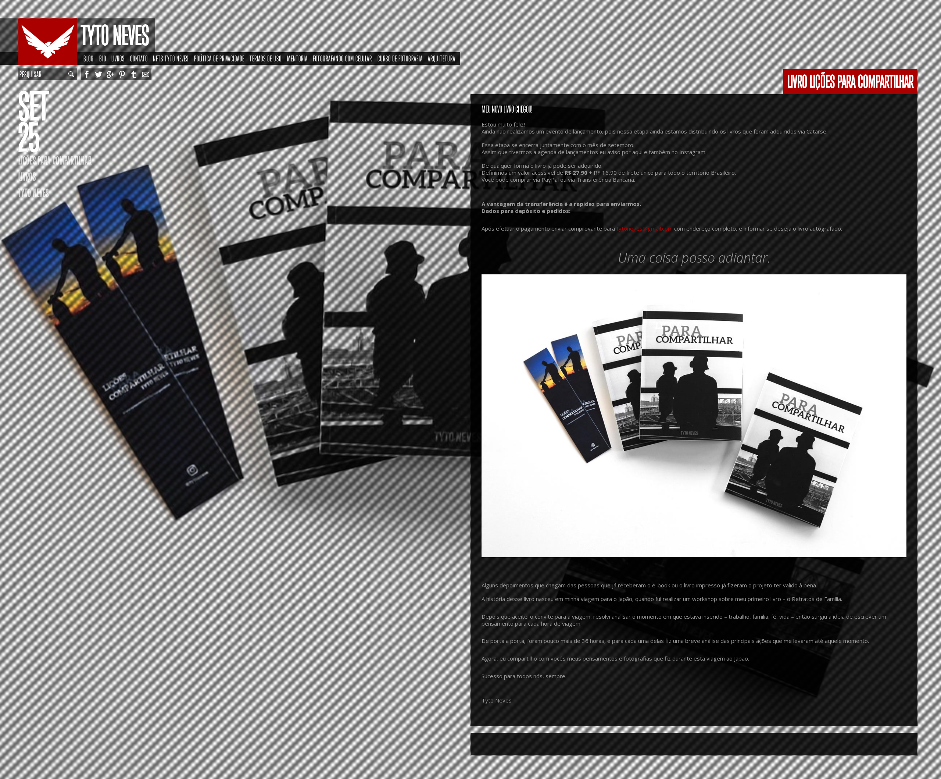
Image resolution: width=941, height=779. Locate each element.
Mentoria (297, 58)
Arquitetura (441, 58)
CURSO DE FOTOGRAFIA (400, 58)
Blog (88, 58)
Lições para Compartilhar (55, 161)
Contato (139, 58)
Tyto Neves (115, 36)
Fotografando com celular (342, 58)
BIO (102, 58)
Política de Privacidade (219, 58)
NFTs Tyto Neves (171, 58)
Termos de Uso (266, 58)
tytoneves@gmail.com (644, 228)
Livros (118, 58)
